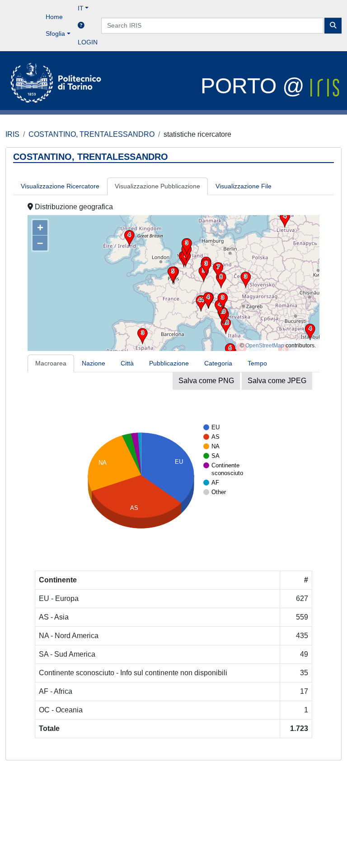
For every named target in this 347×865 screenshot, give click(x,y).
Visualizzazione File (244, 186)
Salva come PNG (206, 380)
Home (54, 16)
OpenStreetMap (264, 345)
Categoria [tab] (218, 363)
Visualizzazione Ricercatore (60, 186)
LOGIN (88, 42)
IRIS (12, 134)
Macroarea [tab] (50, 363)
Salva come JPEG (277, 380)
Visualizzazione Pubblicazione (157, 186)
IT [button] (81, 8)
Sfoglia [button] (55, 33)
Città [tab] (127, 363)
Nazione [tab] (93, 363)
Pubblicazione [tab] (169, 363)
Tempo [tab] (257, 363)
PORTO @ (255, 86)
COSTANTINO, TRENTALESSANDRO (91, 134)
